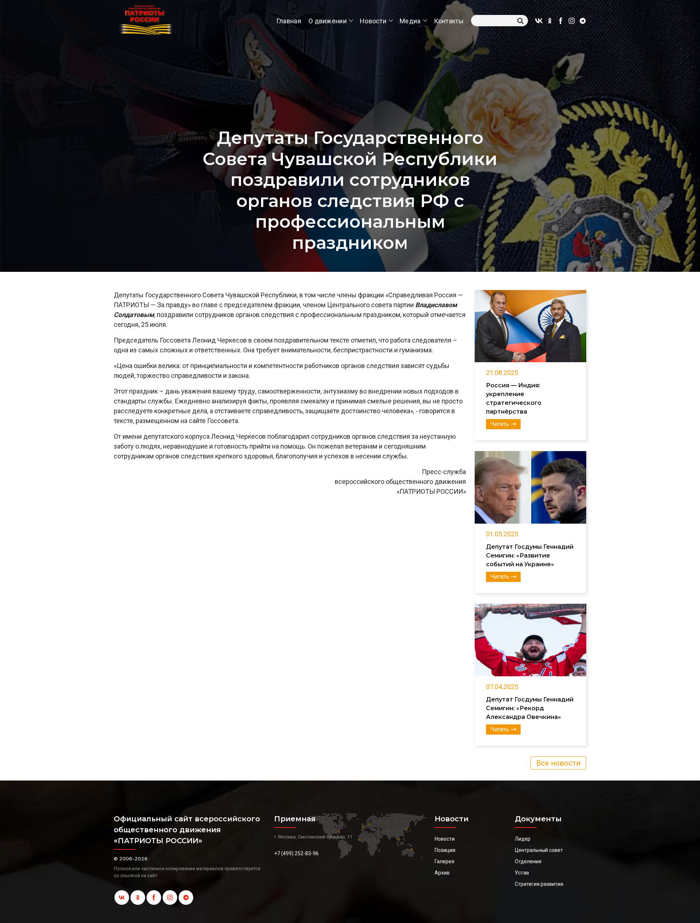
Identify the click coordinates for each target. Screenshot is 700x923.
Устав (522, 873)
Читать (499, 424)
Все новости (558, 763)
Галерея (444, 861)
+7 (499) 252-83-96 (296, 853)
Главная (288, 21)
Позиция (445, 850)
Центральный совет (539, 850)
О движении (327, 21)
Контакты (449, 21)
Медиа (410, 21)
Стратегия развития (539, 884)
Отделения (528, 861)
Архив (442, 873)
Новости (373, 21)
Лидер (522, 839)
